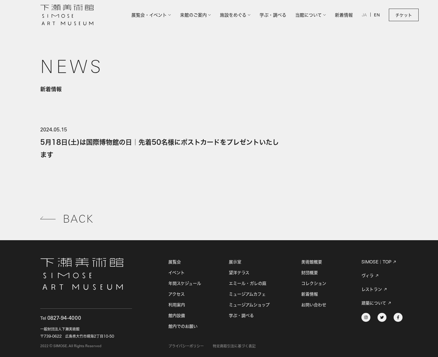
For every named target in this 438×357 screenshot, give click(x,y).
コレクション (313, 283)
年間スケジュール (184, 283)
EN (377, 15)
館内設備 (176, 315)
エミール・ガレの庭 (247, 283)
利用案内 (176, 304)
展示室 (235, 261)
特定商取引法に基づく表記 (234, 346)
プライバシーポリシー (186, 346)
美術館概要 (311, 261)
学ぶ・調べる (273, 15)
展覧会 (174, 261)
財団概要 (309, 272)
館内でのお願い (183, 326)
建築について (373, 303)
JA (364, 15)
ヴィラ (367, 276)
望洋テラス (239, 272)
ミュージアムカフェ (247, 294)
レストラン (371, 289)
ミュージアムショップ (249, 304)
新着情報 (344, 15)
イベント (176, 272)
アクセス (176, 294)
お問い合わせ (313, 304)
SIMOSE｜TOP (376, 262)
